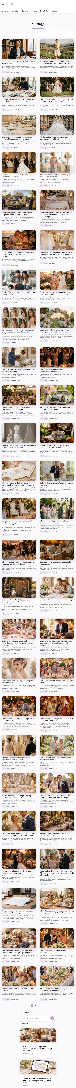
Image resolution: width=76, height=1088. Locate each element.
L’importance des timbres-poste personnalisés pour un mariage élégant (18, 484)
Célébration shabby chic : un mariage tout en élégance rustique (17, 408)
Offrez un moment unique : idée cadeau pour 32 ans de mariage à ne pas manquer (18, 254)
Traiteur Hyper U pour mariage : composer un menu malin (53, 989)
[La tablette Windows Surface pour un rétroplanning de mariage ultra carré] (38, 1067)
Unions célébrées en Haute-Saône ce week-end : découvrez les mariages (55, 796)
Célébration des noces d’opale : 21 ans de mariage (56, 484)
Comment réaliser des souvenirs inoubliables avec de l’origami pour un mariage (17, 643)
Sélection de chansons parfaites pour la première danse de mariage (18, 872)
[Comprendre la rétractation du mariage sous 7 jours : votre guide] (57, 587)
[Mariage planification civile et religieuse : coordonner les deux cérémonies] (19, 87)
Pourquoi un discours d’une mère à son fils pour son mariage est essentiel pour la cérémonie (57, 873)
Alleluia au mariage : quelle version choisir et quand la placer (16, 759)
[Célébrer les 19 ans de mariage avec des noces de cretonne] (19, 357)
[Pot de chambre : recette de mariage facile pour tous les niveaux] (57, 433)
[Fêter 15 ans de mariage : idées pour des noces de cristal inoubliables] (19, 550)
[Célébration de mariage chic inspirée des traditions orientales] (57, 706)
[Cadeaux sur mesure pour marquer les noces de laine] (57, 550)
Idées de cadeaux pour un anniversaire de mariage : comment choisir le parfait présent (57, 913)
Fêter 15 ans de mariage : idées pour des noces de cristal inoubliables (18, 563)
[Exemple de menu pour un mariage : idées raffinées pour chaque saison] (19, 125)
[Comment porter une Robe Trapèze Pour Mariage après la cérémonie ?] (57, 87)
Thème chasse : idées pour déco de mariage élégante (54, 834)
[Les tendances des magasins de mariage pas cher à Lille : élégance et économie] (57, 240)
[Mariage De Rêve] (14, 4)
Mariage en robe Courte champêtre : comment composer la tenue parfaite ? (56, 62)
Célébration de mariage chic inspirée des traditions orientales (56, 719)
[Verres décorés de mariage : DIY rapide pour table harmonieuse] (19, 783)
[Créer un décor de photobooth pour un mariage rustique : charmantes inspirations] (19, 587)
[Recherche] (72, 4)
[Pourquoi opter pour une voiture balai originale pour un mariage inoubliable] (19, 200)
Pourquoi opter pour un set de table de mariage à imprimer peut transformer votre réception (56, 214)
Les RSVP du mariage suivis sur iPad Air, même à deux (18, 293)
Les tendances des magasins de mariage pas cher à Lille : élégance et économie (56, 253)
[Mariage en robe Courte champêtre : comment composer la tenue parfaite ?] (57, 49)
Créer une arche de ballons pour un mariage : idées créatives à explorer (54, 331)
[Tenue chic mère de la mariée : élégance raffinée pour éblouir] (57, 162)
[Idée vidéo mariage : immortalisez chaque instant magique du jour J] (57, 508)
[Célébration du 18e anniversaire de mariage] (57, 938)
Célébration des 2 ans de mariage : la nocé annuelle (17, 719)
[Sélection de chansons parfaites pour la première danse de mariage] (19, 859)
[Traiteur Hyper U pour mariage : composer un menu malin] (57, 976)
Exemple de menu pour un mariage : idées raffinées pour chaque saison (17, 138)
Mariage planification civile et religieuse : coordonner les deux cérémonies (18, 100)
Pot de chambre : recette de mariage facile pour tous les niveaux (55, 446)
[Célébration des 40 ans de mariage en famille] (19, 976)
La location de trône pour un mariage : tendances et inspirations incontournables (17, 523)
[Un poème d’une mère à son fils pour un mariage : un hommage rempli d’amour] (19, 821)
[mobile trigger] (3, 4)
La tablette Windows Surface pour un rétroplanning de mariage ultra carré (37, 1080)
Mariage (6, 72)
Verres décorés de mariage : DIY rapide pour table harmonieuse (18, 796)
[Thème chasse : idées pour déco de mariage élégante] (57, 821)
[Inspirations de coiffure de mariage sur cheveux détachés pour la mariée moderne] (19, 317)
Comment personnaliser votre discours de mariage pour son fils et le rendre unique (56, 643)
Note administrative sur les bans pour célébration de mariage (17, 912)
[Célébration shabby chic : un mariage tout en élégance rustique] (19, 395)
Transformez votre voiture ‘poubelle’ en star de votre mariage (56, 408)
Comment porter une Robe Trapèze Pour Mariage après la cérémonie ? (57, 100)
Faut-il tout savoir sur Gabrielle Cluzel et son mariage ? (18, 62)
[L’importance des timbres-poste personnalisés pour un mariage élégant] (19, 471)
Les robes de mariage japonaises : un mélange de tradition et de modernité (55, 293)
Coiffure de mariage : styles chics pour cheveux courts (17, 682)
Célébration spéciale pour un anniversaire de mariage (52, 370)
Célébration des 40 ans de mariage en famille (17, 989)
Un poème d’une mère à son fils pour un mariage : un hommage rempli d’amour (18, 834)
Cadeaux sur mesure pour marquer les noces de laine (55, 563)
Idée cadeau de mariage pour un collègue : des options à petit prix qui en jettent (19, 951)
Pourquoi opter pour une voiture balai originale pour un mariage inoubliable (17, 213)
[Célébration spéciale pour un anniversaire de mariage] (57, 357)
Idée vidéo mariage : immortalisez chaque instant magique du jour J (54, 522)
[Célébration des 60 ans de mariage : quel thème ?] (57, 668)
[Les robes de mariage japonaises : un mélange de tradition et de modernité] (57, 280)
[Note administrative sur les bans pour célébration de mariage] (19, 898)
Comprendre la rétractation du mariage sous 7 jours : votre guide (56, 601)
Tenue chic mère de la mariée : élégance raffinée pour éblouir (56, 176)
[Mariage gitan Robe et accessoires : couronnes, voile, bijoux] (57, 125)
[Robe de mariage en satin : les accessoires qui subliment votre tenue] (19, 433)
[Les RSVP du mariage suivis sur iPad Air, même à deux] (19, 280)
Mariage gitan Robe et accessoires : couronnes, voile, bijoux (54, 138)
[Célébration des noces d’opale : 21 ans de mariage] (57, 471)
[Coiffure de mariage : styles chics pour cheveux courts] (19, 668)
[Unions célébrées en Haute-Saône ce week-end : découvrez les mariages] (57, 783)
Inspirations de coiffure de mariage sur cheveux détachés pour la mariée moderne (18, 332)
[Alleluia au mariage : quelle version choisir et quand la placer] (19, 745)
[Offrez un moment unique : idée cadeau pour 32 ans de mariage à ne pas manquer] (19, 240)
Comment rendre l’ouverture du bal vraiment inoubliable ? (16, 176)
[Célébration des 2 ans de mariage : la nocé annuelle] (19, 706)
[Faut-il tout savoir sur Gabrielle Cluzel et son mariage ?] (19, 49)
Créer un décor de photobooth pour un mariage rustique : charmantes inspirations (18, 602)
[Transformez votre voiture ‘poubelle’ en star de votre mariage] (57, 395)
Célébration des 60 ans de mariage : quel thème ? (56, 682)
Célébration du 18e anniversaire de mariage (54, 951)
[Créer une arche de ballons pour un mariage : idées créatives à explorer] (57, 317)
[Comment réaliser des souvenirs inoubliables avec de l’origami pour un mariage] (19, 629)
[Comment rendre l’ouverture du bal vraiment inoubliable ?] (19, 162)
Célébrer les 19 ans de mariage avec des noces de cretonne (18, 370)
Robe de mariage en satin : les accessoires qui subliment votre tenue (19, 446)
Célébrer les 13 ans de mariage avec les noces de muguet (55, 759)
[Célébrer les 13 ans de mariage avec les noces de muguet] (57, 745)
